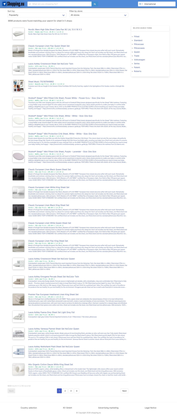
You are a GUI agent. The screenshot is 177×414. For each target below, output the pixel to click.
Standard (138, 40)
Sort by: (11, 11)
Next (124, 391)
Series (137, 63)
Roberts (137, 71)
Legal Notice (150, 408)
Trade (136, 56)
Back (11, 391)
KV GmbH (67, 408)
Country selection (29, 408)
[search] (95, 4)
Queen (137, 52)
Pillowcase (139, 44)
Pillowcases (139, 48)
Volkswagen (139, 59)
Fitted (136, 36)
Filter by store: (76, 11)
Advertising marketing (108, 408)
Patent (137, 67)
